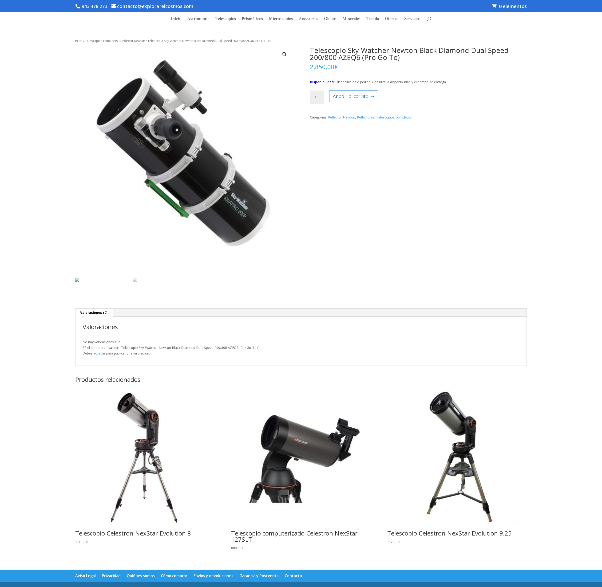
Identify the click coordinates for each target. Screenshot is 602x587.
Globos (330, 19)
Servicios (412, 19)
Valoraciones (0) (93, 312)
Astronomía (198, 19)
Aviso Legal (85, 575)
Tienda (372, 19)
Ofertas (391, 19)
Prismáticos (252, 19)
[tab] (94, 313)
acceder (99, 353)
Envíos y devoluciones (213, 575)
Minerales (351, 19)
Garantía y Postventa (259, 575)
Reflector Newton (132, 41)
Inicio (176, 19)
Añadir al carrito (350, 96)
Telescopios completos (101, 41)
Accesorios (308, 19)
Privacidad (111, 575)
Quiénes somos (141, 575)
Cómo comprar (174, 575)
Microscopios (281, 19)
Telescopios (225, 19)
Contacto (293, 575)
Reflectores (365, 117)
